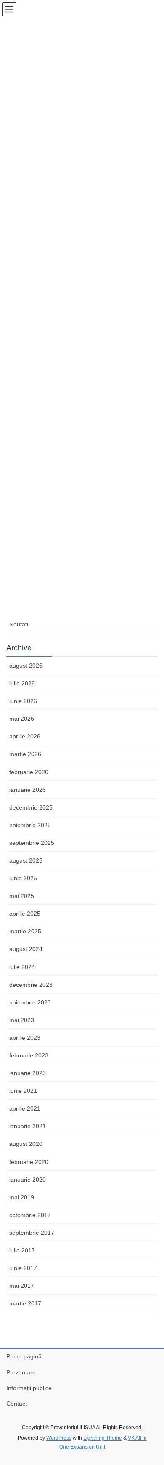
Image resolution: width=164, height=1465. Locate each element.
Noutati (18, 624)
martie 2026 (25, 754)
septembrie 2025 (31, 842)
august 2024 (25, 949)
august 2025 (25, 860)
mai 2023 (21, 1020)
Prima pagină (24, 1356)
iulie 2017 (22, 1250)
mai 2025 (21, 895)
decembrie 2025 (31, 807)
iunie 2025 (23, 878)
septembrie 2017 (31, 1232)
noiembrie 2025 (30, 825)
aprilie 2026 (24, 736)
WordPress (58, 1438)
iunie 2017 (23, 1268)
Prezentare (21, 1372)
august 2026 (25, 665)
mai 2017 (21, 1285)
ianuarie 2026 (27, 789)
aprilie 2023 (24, 1037)
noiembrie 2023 (30, 1002)
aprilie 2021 (24, 1108)
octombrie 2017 (30, 1215)
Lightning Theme (102, 1438)
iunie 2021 (23, 1090)
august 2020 (25, 1143)
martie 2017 (25, 1303)
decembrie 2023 (31, 984)
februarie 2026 (28, 772)
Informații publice (29, 1388)
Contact (16, 1403)
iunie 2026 (23, 701)
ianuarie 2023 (27, 1073)
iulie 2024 (22, 967)
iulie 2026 (22, 683)
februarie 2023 (28, 1055)
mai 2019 (21, 1197)
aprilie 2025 (24, 913)
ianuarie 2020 (27, 1179)
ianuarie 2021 (27, 1126)
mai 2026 (21, 718)
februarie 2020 (28, 1162)
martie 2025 (25, 931)
